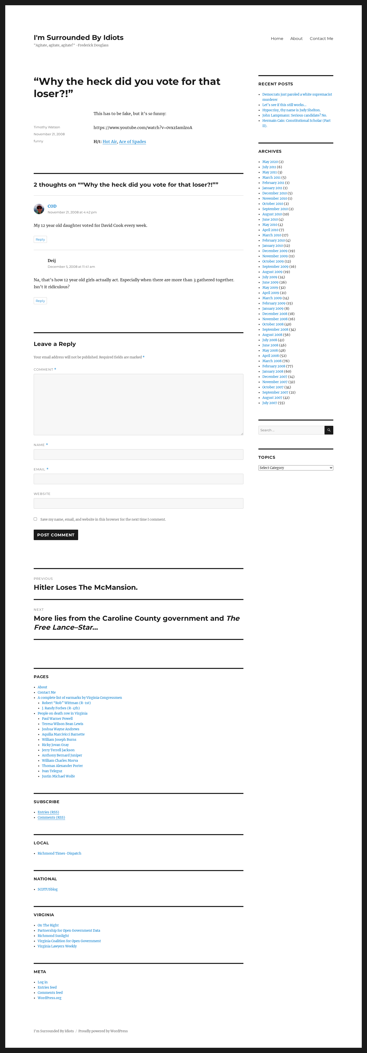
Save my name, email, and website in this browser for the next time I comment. (103, 519)
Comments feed (50, 993)
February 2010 (273, 240)
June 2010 (270, 219)
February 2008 (273, 366)
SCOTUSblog (48, 889)
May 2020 (270, 162)
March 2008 (272, 361)
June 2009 (270, 282)
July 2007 (269, 403)
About (296, 38)
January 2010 (272, 246)
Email (41, 469)
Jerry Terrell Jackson (58, 750)
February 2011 (273, 183)
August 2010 (272, 214)
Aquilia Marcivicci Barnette (63, 734)
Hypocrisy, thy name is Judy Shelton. (291, 110)
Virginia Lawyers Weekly (57, 946)
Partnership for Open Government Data (69, 930)
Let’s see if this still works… (284, 105)
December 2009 (275, 251)
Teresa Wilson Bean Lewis (62, 724)
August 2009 (272, 272)
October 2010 (272, 204)
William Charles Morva (60, 760)
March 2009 (272, 298)
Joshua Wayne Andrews (60, 729)
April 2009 (270, 293)
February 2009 (274, 303)
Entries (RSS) (48, 812)
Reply (40, 239)
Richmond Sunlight (53, 936)
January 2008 (272, 371)
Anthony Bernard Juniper (62, 755)
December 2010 (274, 193)
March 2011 (271, 177)
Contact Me (321, 38)
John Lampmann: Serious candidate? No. (294, 115)
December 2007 (274, 377)
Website (42, 494)
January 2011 (272, 188)
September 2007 (275, 392)
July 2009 (269, 277)
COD (52, 206)
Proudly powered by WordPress (103, 1031)
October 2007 (273, 387)
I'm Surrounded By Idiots (79, 37)
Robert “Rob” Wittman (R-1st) (66, 703)
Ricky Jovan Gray (55, 745)
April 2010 (270, 230)
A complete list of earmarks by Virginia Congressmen (80, 698)
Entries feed (47, 987)
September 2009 (275, 267)
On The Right (48, 925)
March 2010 (271, 235)
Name (41, 445)
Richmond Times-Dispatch (59, 853)
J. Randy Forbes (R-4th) (61, 708)
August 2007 (272, 398)
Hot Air (110, 141)
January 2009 (273, 308)
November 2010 (274, 198)
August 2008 (272, 335)
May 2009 (270, 288)
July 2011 (269, 167)
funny (38, 141)
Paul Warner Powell (57, 719)
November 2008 (275, 319)
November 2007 (275, 382)
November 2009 (275, 256)
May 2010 (269, 225)
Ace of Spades (132, 141)
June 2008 (270, 345)
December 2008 (274, 314)
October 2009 (273, 261)
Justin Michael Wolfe (58, 776)
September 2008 (275, 329)
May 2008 (270, 350)
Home (277, 38)
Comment (45, 369)
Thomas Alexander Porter (62, 766)
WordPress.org (49, 998)
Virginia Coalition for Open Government (69, 941)
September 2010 (275, 209)
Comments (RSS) (51, 817)
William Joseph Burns (59, 740)
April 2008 (270, 356)
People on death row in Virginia (62, 713)
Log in (43, 982)
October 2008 (273, 324)
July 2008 (269, 340)
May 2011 (269, 172)
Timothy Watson (47, 127)
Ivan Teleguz (52, 771)
